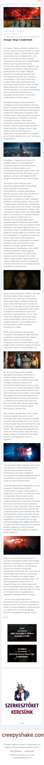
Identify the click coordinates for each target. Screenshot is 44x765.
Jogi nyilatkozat (16, 751)
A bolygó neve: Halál (19, 522)
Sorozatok (20, 31)
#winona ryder (23, 37)
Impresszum (29, 751)
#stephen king (8, 37)
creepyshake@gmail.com (22, 758)
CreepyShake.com (22, 755)
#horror (16, 37)
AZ (21, 517)
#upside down (33, 37)
